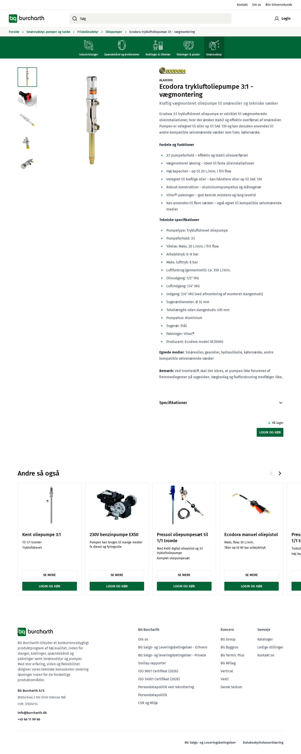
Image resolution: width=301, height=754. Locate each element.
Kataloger (265, 639)
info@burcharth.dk (32, 713)
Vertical (227, 671)
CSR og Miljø (148, 703)
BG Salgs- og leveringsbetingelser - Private (172, 655)
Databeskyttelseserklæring (263, 743)
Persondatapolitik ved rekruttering (166, 687)
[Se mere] (49, 505)
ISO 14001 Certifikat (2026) (159, 679)
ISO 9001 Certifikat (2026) (158, 671)
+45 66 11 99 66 (29, 719)
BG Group (228, 639)
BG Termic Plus (232, 655)
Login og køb (270, 432)
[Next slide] (279, 473)
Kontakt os (265, 655)
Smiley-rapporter (152, 663)
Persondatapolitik (152, 695)
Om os (256, 5)
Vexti (225, 679)
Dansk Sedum (231, 687)
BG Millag (228, 663)
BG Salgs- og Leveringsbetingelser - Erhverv (172, 647)
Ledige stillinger (270, 647)
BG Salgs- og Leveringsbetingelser (210, 743)
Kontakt (242, 5)
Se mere (49, 575)
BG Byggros (229, 647)
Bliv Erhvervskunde (279, 5)
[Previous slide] (271, 473)
